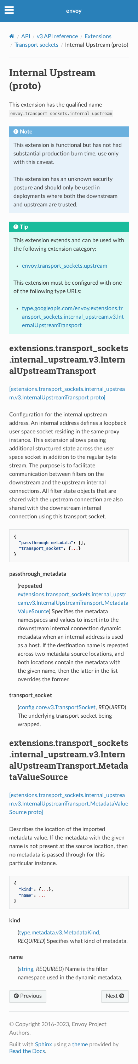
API (25, 36)
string (26, 969)
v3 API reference (57, 36)
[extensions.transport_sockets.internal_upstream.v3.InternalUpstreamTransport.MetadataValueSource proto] (68, 803)
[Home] (12, 36)
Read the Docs (27, 1051)
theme (80, 1044)
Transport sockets (36, 45)
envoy (73, 11)
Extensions (98, 36)
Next (112, 996)
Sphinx (43, 1044)
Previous (30, 996)
